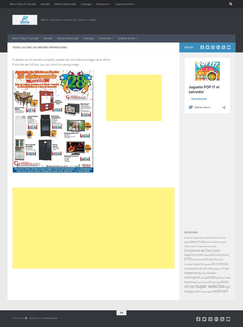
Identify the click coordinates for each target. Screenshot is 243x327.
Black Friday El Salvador (23, 4)
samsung (215, 282)
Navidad (45, 4)
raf (209, 282)
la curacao (220, 263)
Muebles (211, 273)
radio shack (202, 282)
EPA (188, 259)
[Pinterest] (213, 47)
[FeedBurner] (223, 47)
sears (224, 282)
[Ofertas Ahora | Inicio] (24, 20)
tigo (227, 287)
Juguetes (207, 264)
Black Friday (198, 242)
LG (221, 269)
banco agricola (205, 238)
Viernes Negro (206, 292)
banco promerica (218, 238)
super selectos (210, 286)
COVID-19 (194, 246)
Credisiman (202, 246)
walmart (220, 291)
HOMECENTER (198, 264)
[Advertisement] (214, 20)
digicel (206, 255)
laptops (216, 269)
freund (211, 259)
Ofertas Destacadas (65, 4)
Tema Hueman (50, 318)
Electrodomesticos (219, 254)
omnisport (192, 277)
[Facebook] (202, 47)
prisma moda (223, 277)
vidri (197, 291)
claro (187, 246)
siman (189, 286)
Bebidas (187, 242)
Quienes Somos (124, 4)
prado (211, 277)
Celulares (222, 242)
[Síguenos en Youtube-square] (229, 47)
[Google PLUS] (218, 47)
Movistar (202, 273)
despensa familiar (193, 254)
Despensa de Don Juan (202, 250)
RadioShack (190, 282)
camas (208, 242)
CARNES (215, 242)
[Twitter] (207, 47)
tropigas (189, 291)
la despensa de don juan (198, 268)
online (203, 278)
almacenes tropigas (191, 238)
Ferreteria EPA (199, 259)
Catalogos (86, 4)
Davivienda (211, 246)
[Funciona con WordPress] (26, 318)
